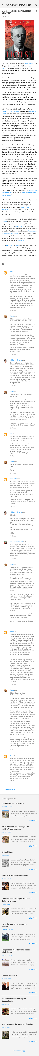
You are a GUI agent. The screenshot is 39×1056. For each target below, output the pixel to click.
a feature (4, 221)
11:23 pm (13, 558)
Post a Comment (9, 790)
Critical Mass (7, 852)
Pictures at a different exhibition (15, 875)
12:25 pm (13, 428)
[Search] (36, 5)
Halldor (12, 272)
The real (10, 975)
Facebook (9, 245)
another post (21, 240)
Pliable (12, 316)
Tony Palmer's (29, 63)
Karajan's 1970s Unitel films (10, 111)
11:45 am (13, 750)
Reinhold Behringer (16, 360)
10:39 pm (13, 536)
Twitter (17, 245)
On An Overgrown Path (18, 4)
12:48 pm (13, 456)
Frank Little (13, 479)
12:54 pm (13, 473)
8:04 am (12, 626)
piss (11, 756)
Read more (33, 820)
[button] (36, 11)
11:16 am (13, 684)
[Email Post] (3, 265)
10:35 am (13, 310)
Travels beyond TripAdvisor (13, 803)
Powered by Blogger (19, 1051)
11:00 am (13, 354)
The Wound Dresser (16, 542)
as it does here (31, 188)
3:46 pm (12, 506)
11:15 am (13, 386)
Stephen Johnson (7, 102)
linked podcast (19, 226)
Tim (11, 434)
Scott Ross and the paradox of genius (17, 1024)
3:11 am (12, 785)
